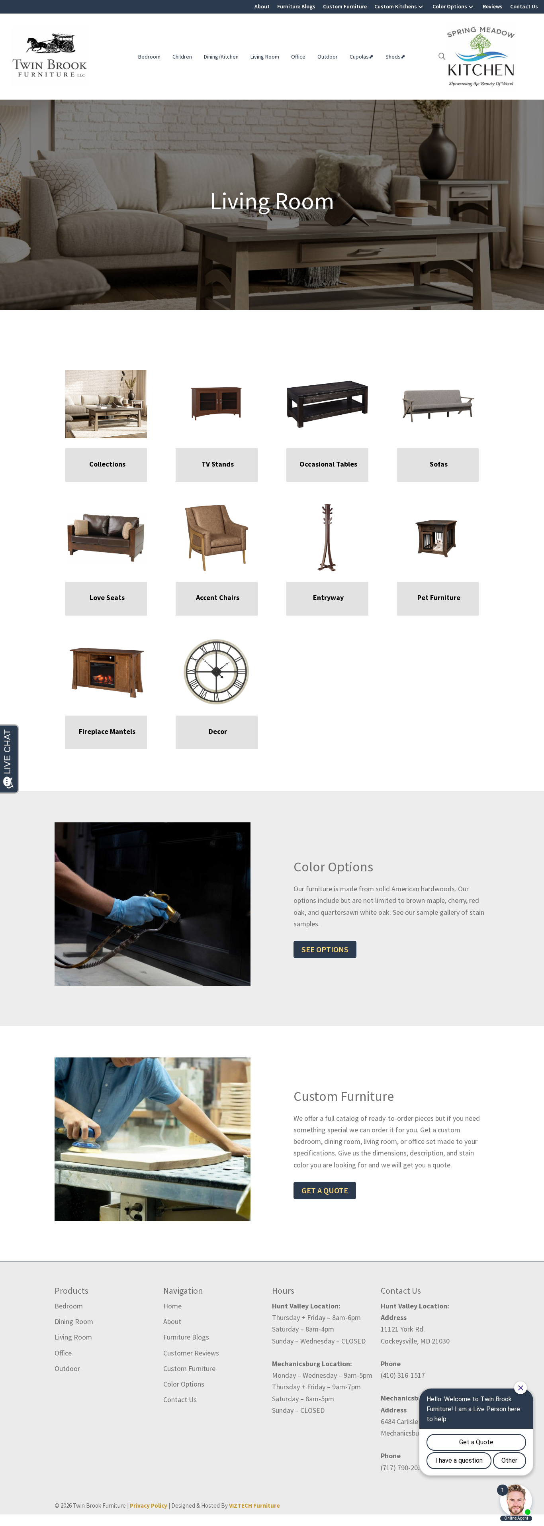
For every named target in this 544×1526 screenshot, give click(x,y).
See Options (324, 949)
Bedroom (149, 56)
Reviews (493, 6)
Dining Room (74, 1321)
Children (182, 56)
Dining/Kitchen (221, 56)
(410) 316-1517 (403, 1375)
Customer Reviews (191, 1352)
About (262, 6)
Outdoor (327, 56)
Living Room (264, 56)
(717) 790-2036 (403, 1467)
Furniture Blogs (296, 6)
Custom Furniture (345, 6)
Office (298, 56)
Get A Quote (324, 1190)
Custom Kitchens (395, 6)
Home (172, 1305)
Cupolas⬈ (362, 56)
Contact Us (524, 6)
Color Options (449, 6)
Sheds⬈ (395, 56)
